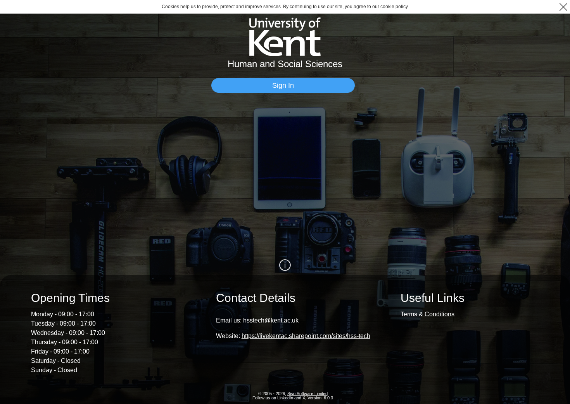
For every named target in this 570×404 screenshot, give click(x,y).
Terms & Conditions (427, 314)
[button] (563, 7)
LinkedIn (285, 397)
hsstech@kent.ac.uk (271, 320)
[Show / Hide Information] (285, 265)
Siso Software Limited (307, 393)
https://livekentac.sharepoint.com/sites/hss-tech (306, 336)
